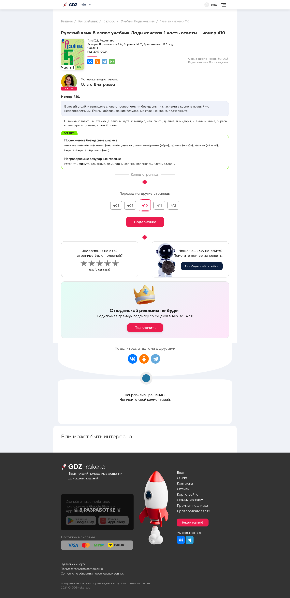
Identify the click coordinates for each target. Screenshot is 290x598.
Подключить (145, 327)
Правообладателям (193, 511)
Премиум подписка (192, 505)
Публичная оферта (73, 564)
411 (159, 205)
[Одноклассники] (97, 61)
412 (173, 205)
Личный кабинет (190, 500)
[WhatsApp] (112, 61)
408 (116, 205)
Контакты (185, 483)
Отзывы (183, 489)
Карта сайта (187, 494)
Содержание (145, 222)
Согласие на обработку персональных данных (92, 573)
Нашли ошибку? (192, 522)
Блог (180, 472)
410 (145, 205)
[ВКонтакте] (90, 61)
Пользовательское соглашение (82, 568)
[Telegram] (104, 61)
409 (130, 205)
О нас (182, 478)
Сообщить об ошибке (201, 266)
